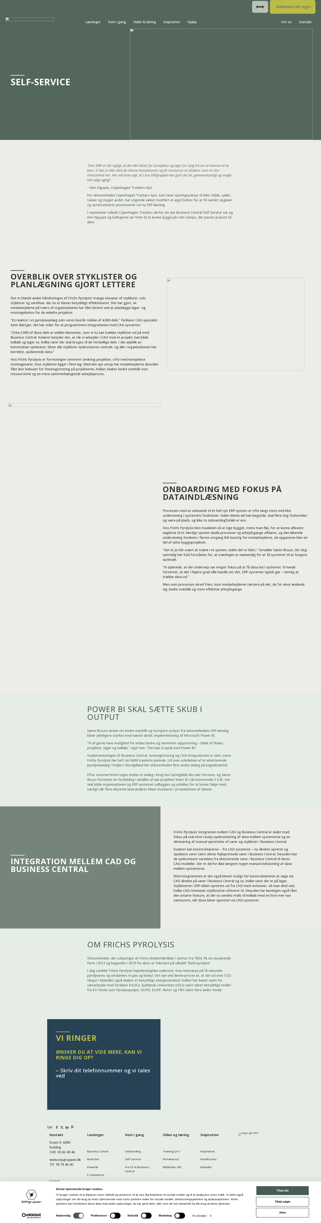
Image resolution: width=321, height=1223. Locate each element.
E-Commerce (95, 1175)
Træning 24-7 (172, 1151)
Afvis (282, 1212)
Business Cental (97, 1151)
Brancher (93, 1159)
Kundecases (208, 1159)
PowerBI (92, 1167)
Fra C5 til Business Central (137, 1169)
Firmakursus (171, 1159)
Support (54, 1181)
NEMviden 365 (172, 1167)
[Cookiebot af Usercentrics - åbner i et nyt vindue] (31, 1216)
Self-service (133, 1159)
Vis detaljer (199, 1215)
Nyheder (206, 1167)
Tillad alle (282, 1190)
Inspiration (207, 1151)
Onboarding (133, 1151)
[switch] (115, 1216)
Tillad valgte (282, 1201)
